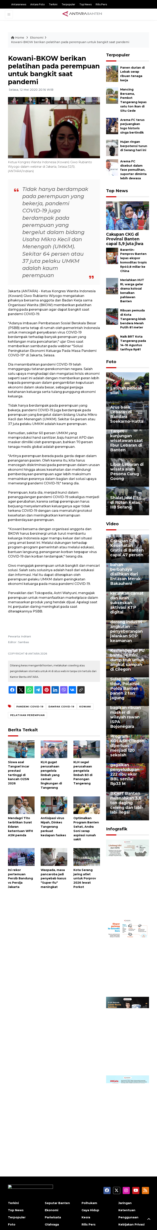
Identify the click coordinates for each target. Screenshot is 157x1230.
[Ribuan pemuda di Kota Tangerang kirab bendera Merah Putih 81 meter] (112, 316)
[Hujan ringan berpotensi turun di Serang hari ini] (112, 147)
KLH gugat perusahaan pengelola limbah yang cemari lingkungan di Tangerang (51, 775)
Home (19, 37)
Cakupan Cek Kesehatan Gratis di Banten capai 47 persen (127, 547)
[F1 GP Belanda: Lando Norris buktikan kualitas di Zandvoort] (127, 1036)
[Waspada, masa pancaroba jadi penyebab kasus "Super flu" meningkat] (54, 857)
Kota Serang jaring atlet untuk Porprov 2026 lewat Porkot (84, 878)
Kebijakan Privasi (131, 1224)
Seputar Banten (57, 1203)
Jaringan (125, 1203)
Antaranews (18, 4)
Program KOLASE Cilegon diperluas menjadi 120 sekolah (127, 745)
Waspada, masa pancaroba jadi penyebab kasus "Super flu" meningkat (53, 878)
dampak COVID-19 (61, 706)
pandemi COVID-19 (30, 706)
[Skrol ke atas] (149, 1220)
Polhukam (89, 1203)
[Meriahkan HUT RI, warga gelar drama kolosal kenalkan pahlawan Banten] (112, 286)
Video (112, 523)
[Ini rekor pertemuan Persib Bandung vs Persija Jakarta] (21, 857)
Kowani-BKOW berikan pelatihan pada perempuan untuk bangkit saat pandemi (70, 42)
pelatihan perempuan (27, 715)
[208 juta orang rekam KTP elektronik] (127, 1114)
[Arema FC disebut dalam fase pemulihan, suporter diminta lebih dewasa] (112, 167)
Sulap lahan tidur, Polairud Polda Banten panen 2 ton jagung (124, 688)
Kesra (86, 1217)
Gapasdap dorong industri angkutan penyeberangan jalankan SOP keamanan (126, 629)
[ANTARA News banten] (82, 14)
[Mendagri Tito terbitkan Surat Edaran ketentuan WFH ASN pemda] (21, 805)
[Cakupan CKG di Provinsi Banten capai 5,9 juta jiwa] (127, 215)
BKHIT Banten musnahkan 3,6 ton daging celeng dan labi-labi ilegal (126, 803)
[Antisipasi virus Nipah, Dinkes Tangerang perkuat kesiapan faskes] (54, 805)
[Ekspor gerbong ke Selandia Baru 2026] (127, 957)
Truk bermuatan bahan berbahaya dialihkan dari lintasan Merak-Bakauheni (126, 572)
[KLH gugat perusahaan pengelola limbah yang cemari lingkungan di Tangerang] (54, 749)
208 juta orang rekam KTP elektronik (125, 1141)
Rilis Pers (101, 4)
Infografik (116, 828)
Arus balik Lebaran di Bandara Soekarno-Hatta (126, 414)
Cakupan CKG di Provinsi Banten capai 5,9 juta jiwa (124, 239)
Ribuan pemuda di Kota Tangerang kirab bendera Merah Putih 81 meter (133, 319)
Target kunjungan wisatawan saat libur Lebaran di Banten (126, 440)
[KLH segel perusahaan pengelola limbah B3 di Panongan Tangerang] (86, 749)
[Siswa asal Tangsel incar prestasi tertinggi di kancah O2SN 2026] (21, 749)
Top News (85, 4)
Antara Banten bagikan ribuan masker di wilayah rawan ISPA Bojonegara (125, 714)
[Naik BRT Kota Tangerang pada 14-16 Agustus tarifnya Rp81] (112, 342)
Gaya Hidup (90, 1210)
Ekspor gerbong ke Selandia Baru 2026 (127, 984)
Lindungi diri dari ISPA (123, 907)
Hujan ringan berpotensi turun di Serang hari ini (133, 146)
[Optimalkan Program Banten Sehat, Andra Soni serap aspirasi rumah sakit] (86, 805)
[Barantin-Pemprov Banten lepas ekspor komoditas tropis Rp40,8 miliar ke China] (112, 256)
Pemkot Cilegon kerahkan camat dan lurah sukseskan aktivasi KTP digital (127, 600)
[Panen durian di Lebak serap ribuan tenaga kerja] (112, 73)
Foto (111, 361)
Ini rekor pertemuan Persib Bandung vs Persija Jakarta (20, 878)
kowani (85, 706)
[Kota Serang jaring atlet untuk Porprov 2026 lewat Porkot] (86, 857)
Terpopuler (68, 4)
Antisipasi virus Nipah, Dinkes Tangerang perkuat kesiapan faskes (53, 826)
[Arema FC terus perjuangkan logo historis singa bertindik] (112, 126)
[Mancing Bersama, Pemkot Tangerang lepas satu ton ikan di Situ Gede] (112, 95)
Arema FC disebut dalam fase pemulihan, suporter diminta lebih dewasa (133, 169)
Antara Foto (37, 4)
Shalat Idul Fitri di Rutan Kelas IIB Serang (125, 502)
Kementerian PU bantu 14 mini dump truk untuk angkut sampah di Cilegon (127, 660)
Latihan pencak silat (126, 390)
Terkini (53, 4)
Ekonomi (36, 37)
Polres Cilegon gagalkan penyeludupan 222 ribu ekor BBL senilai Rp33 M (125, 772)
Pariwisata (53, 1217)
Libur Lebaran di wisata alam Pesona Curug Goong (127, 471)
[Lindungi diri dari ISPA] (127, 879)
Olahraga (52, 1224)
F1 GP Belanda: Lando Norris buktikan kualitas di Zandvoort (125, 1058)
